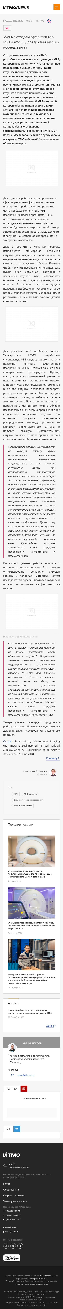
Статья (7, 741)
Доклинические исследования (28, 799)
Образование (11, 1189)
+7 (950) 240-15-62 (11, 1219)
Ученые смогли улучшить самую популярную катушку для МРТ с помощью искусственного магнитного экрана (30, 873)
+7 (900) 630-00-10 (11, 1210)
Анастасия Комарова (35, 771)
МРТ (16, 794)
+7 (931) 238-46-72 (11, 1215)
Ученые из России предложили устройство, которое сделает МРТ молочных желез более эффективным (31, 925)
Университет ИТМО (35, 1098)
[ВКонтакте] (7, 28)
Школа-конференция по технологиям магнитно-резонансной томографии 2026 (30, 1011)
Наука (6, 1184)
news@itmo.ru (25, 1075)
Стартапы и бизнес (14, 1195)
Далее (50, 1025)
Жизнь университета (15, 1201)
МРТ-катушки (30, 794)
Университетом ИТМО (47, 1275)
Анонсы (13, 1003)
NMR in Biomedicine (23, 805)
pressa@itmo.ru (11, 1231)
